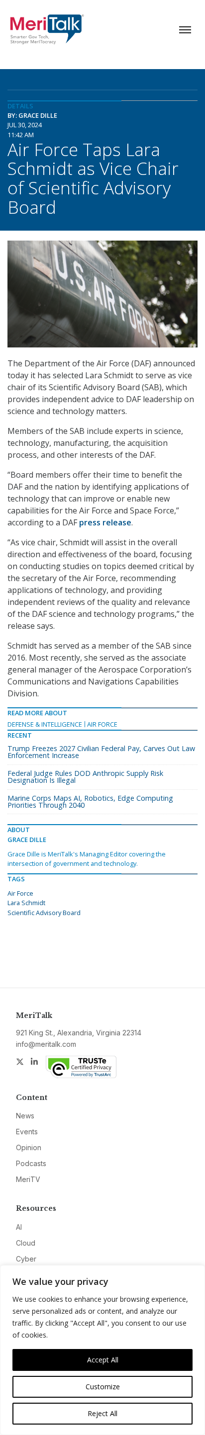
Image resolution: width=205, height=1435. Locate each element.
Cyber (26, 1259)
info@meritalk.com (46, 1044)
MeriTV (28, 1179)
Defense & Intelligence (44, 724)
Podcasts (31, 1163)
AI (19, 1227)
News (25, 1115)
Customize (103, 1386)
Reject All (102, 1413)
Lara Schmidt (26, 902)
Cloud (25, 1243)
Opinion (28, 1147)
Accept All (102, 1359)
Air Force (102, 724)
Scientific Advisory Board (44, 912)
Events (27, 1131)
